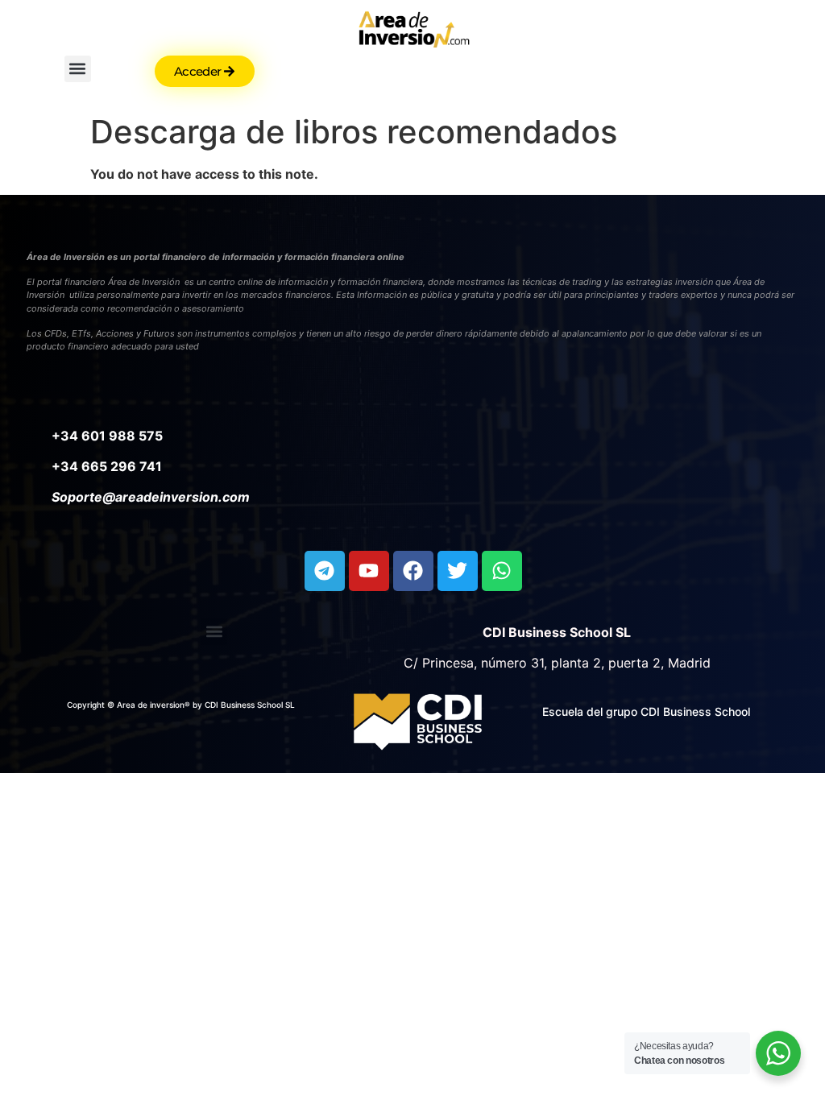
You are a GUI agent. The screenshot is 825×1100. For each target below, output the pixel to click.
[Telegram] (325, 571)
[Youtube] (369, 571)
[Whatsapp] (502, 571)
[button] (77, 69)
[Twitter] (457, 571)
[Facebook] (413, 571)
